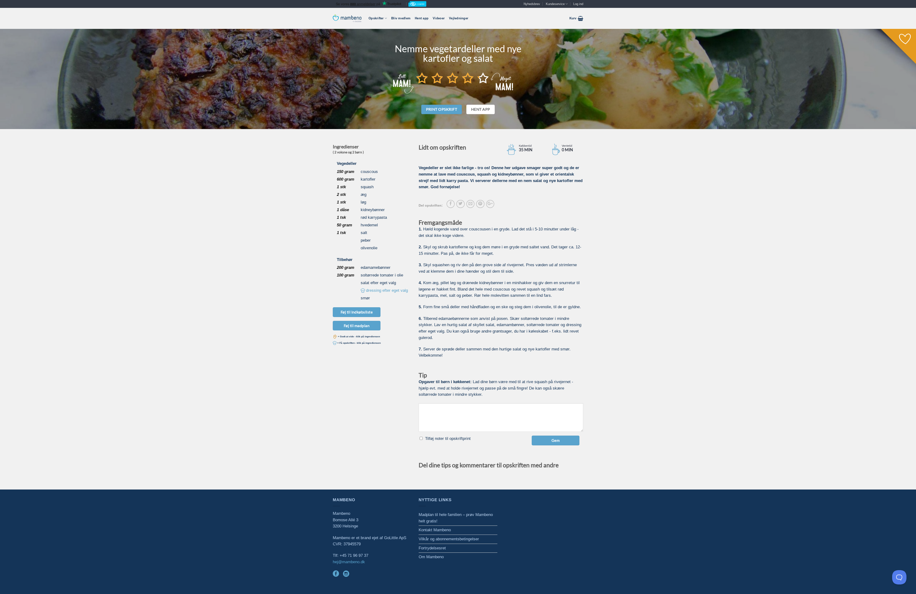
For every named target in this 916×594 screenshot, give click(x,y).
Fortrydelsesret (432, 548)
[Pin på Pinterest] (480, 204)
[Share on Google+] (490, 204)
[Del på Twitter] (460, 204)
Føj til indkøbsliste (357, 312)
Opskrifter (376, 18)
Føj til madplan (357, 325)
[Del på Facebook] (451, 204)
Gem (556, 440)
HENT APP (480, 109)
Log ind (578, 4)
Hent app (421, 18)
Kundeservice (555, 4)
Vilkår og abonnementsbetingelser (449, 539)
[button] (576, 18)
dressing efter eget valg (387, 290)
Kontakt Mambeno (435, 530)
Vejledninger (458, 18)
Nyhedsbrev (532, 4)
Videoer (439, 18)
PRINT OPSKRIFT (441, 109)
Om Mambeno (431, 557)
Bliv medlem (401, 18)
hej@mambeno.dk (349, 562)
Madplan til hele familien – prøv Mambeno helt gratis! (456, 517)
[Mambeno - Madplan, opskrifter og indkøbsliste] (347, 18)
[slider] (452, 77)
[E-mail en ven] (470, 204)
